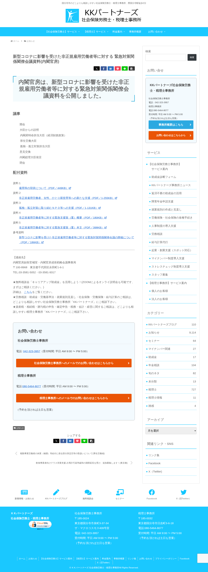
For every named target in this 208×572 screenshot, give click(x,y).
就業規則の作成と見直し (167, 209)
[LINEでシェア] (125, 68)
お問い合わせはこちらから (171, 135)
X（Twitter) (155, 471)
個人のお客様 (160, 290)
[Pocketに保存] (118, 68)
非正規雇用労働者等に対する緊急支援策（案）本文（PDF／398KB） (61, 227)
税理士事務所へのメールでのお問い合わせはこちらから (74, 398)
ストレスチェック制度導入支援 (171, 266)
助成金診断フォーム (164, 176)
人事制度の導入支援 (164, 225)
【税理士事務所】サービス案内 (167, 283)
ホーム (22, 558)
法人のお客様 (160, 299)
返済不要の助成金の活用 (167, 193)
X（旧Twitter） (104, 562)
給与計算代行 (160, 242)
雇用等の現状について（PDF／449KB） (43, 188)
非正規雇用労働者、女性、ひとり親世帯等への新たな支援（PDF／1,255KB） (67, 198)
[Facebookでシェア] (104, 68)
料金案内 (106, 558)
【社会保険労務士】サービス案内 (56, 558)
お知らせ (20, 428)
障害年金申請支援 (162, 201)
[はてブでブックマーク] (111, 68)
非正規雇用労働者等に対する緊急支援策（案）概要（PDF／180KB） (61, 217)
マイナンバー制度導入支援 (168, 258)
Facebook (154, 463)
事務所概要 (119, 558)
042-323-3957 (31, 351)
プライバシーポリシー (166, 558)
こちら (28, 292)
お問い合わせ (145, 558)
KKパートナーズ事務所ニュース (171, 185)
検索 (148, 51)
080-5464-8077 (31, 386)
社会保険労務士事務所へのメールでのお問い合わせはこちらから (74, 363)
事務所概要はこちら (171, 124)
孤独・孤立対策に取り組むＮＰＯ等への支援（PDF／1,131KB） (58, 207)
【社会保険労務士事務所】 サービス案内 (163, 167)
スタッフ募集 (160, 274)
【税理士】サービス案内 (87, 558)
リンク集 (153, 455)
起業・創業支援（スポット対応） (172, 250)
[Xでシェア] (97, 68)
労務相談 (157, 233)
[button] (132, 68)
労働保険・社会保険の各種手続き (172, 217)
